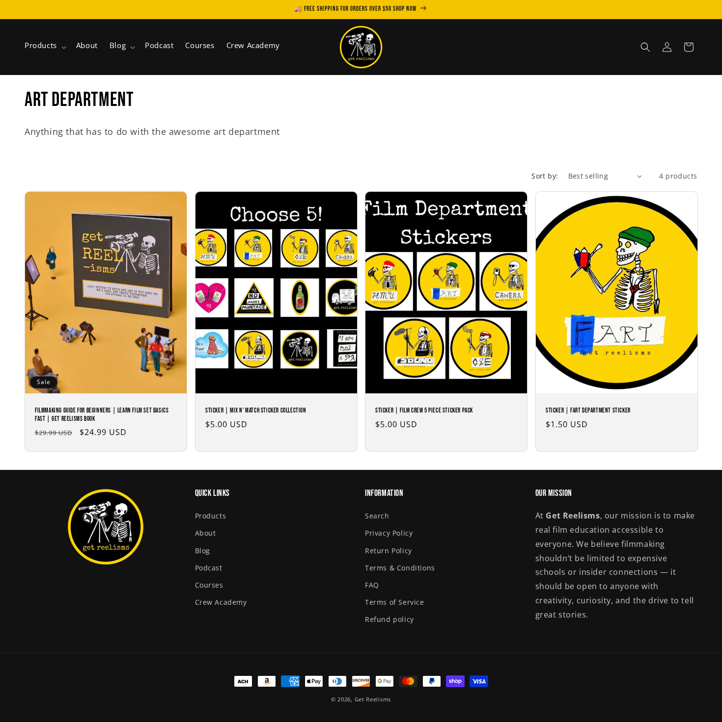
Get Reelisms (373, 699)
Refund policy (389, 619)
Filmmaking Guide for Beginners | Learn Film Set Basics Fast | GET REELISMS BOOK (101, 415)
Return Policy (388, 550)
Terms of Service (394, 602)
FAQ (372, 585)
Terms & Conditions (400, 567)
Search (377, 515)
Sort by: (544, 175)
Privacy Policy (389, 533)
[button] (44, 47)
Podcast (208, 567)
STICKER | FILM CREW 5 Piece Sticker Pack (424, 410)
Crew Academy (221, 602)
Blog (202, 550)
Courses (209, 585)
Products (210, 515)
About (205, 533)
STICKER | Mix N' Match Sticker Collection (255, 410)
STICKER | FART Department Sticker (588, 410)
